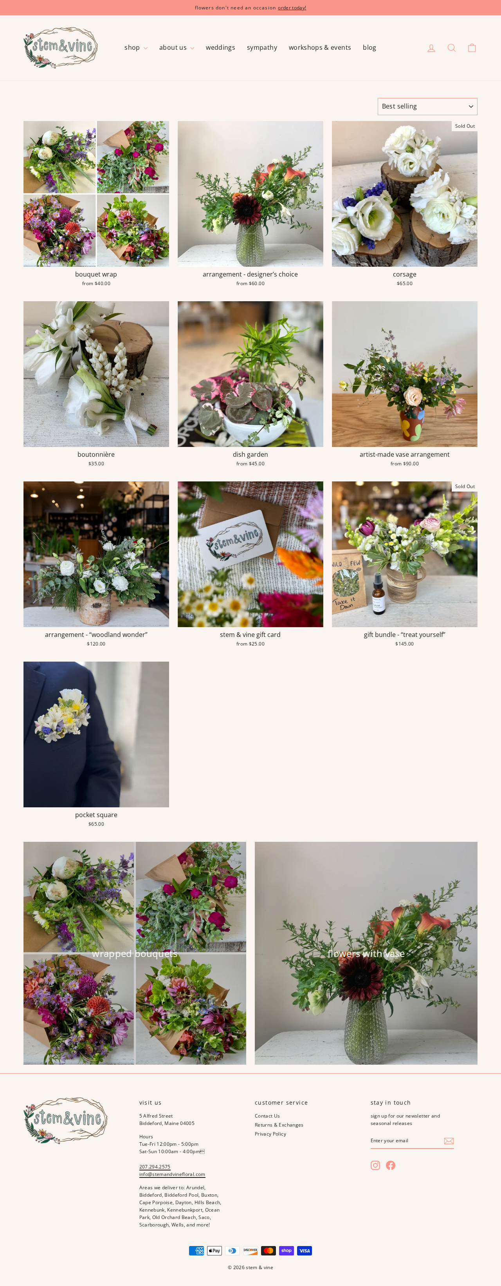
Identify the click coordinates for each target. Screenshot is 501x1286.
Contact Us (267, 1115)
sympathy (262, 47)
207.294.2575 (155, 1166)
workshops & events (320, 47)
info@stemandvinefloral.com (172, 1174)
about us (173, 47)
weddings (220, 47)
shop (133, 47)
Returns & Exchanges (279, 1124)
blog (369, 47)
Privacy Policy (270, 1133)
